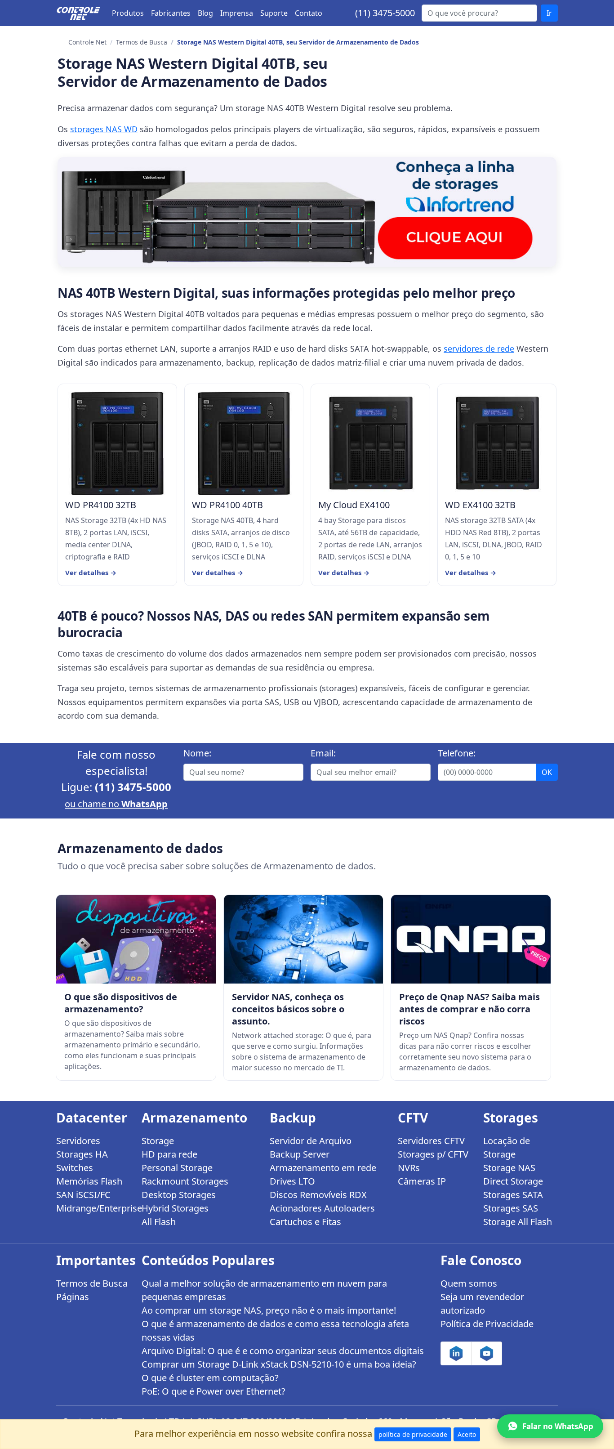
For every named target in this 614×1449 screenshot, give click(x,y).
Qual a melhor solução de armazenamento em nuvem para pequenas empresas (264, 1290)
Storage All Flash (517, 1222)
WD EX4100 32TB (480, 505)
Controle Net (87, 42)
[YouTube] (486, 1353)
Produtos (128, 13)
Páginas (72, 1297)
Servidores (78, 1141)
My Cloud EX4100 (354, 505)
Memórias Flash (89, 1181)
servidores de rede (479, 348)
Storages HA (82, 1154)
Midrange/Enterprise (93, 1208)
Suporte (274, 13)
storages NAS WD (104, 129)
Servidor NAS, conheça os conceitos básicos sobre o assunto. (288, 1009)
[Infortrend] (307, 211)
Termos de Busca (141, 42)
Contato (308, 13)
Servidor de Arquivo (310, 1141)
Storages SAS (510, 1208)
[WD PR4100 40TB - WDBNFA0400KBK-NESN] (244, 443)
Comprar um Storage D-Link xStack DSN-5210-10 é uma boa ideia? (279, 1364)
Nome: (197, 753)
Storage (158, 1141)
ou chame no (116, 804)
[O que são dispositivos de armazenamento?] (136, 939)
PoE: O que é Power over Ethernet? (213, 1391)
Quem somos (468, 1283)
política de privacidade (412, 1434)
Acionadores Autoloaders (322, 1208)
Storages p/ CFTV (433, 1154)
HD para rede (169, 1154)
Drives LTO (292, 1181)
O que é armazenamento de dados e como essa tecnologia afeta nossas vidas (275, 1330)
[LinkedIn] (456, 1353)
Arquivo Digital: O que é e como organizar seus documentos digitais (283, 1351)
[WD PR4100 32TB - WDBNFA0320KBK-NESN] (117, 443)
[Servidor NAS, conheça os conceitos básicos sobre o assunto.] (303, 939)
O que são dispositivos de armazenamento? (120, 1003)
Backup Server (299, 1154)
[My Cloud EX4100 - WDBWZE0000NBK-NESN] (370, 443)
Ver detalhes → (90, 572)
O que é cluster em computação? (210, 1378)
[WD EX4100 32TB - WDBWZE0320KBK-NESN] (497, 443)
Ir (549, 13)
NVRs (409, 1168)
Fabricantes (171, 13)
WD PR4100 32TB (100, 505)
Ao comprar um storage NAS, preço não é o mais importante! (269, 1310)
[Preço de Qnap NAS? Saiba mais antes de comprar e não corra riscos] (471, 939)
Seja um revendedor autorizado (482, 1303)
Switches (74, 1168)
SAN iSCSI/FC (83, 1195)
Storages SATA (513, 1195)
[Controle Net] (78, 13)
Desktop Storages (179, 1195)
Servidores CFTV (431, 1141)
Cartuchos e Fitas (305, 1222)
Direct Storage (513, 1181)
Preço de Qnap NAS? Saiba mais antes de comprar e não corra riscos (469, 1009)
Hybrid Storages (175, 1208)
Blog (205, 13)
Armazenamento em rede (323, 1168)
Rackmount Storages (185, 1181)
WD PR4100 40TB (227, 505)
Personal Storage (177, 1168)
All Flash (159, 1222)
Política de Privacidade (487, 1324)
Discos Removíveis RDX (318, 1195)
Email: (323, 753)
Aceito (467, 1434)
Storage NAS (509, 1168)
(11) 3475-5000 (385, 13)
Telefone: (457, 753)
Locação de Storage (506, 1147)
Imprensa (236, 13)
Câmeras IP (422, 1181)
